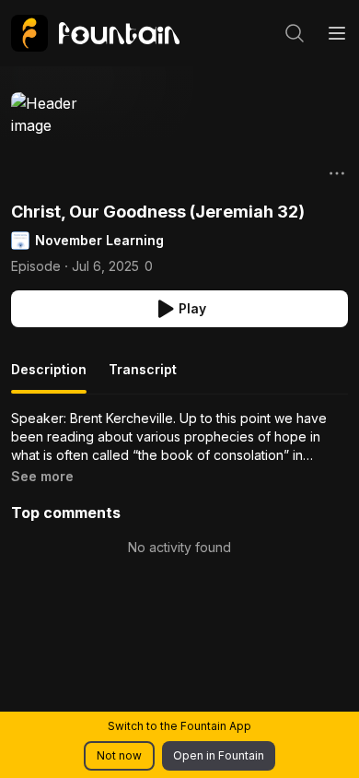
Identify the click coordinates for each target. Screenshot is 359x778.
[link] (95, 33)
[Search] (294, 33)
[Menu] (337, 33)
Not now (119, 755)
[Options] (337, 173)
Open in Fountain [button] (218, 755)
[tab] (49, 377)
